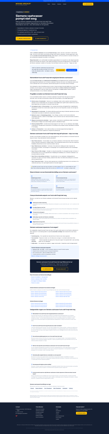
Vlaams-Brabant (39, 388)
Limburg (71, 388)
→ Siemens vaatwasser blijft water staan (62, 296)
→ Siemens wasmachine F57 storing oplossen (63, 306)
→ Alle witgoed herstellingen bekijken (38, 280)
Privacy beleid (58, 417)
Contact (64, 4)
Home (49, 4)
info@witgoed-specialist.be (22, 413)
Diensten (59, 4)
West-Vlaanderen (57, 388)
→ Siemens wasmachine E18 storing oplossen (38, 303)
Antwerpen (65, 388)
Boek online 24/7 (72, 70)
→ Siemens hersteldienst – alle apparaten (39, 277)
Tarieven (53, 4)
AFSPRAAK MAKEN (81, 413)
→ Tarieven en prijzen (34, 282)
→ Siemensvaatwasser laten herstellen (38, 279)
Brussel (32, 388)
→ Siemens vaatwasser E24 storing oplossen (63, 294)
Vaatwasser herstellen (40, 410)
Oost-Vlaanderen (48, 388)
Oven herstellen (39, 413)
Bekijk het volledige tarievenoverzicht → (39, 255)
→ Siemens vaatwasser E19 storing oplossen (63, 293)
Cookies (57, 419)
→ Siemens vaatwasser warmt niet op (37, 296)
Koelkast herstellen (39, 415)
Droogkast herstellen (40, 412)
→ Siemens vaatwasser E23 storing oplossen (38, 294)
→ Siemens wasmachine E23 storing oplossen (63, 303)
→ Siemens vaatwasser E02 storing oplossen (38, 291)
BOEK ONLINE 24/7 (41, 38)
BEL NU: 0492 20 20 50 (24, 38)
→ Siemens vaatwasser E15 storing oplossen (38, 293)
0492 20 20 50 (88, 4)
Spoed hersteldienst (39, 417)
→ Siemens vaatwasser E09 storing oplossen (63, 291)
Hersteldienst (58, 410)
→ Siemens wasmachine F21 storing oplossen (38, 306)
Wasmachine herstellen (40, 409)
